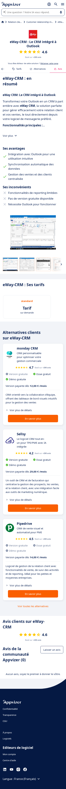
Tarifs (18, 68)
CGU (5, 721)
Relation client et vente (15, 21)
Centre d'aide (9, 760)
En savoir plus (33, 418)
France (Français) (25, 779)
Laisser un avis (51, 649)
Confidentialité (10, 708)
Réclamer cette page (49, 63)
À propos (7, 732)
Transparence (9, 714)
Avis (60, 68)
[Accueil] (2, 22)
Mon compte (9, 754)
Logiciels (7, 738)
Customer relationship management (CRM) (40, 21)
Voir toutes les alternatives (33, 606)
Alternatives (40, 68)
